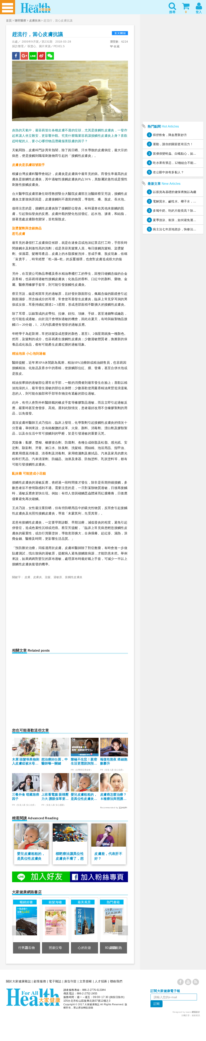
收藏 (116, 46)
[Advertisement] (46, 612)
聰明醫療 (20, 20)
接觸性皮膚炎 (73, 577)
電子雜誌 (55, 981)
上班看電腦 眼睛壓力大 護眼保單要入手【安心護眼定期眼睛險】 (55, 797)
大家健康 (33, 997)
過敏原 (58, 577)
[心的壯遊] (84, 925)
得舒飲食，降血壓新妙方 (170, 135)
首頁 (9, 20)
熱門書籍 (113, 902)
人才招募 (101, 981)
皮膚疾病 (35, 20)
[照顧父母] (55, 925)
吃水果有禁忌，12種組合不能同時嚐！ (179, 162)
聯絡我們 (116, 981)
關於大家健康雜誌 (18, 981)
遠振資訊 (196, 1015)
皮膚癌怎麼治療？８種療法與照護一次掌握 (113, 797)
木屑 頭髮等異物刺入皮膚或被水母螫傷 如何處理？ (25, 762)
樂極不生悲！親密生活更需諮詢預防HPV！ (84, 762)
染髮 (48, 577)
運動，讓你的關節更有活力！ (173, 144)
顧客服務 (40, 981)
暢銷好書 (26, 902)
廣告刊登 (70, 981)
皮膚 (27, 577)
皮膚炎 (37, 577)
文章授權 (85, 981)
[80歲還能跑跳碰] (113, 925)
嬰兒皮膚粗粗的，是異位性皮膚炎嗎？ (84, 797)
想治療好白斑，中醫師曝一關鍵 (54, 761)
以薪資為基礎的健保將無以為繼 (174, 192)
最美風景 (84, 902)
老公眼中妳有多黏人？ (168, 172)
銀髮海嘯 (55, 902)
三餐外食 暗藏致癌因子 (25, 796)
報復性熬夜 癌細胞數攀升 (113, 761)
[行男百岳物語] (26, 925)
